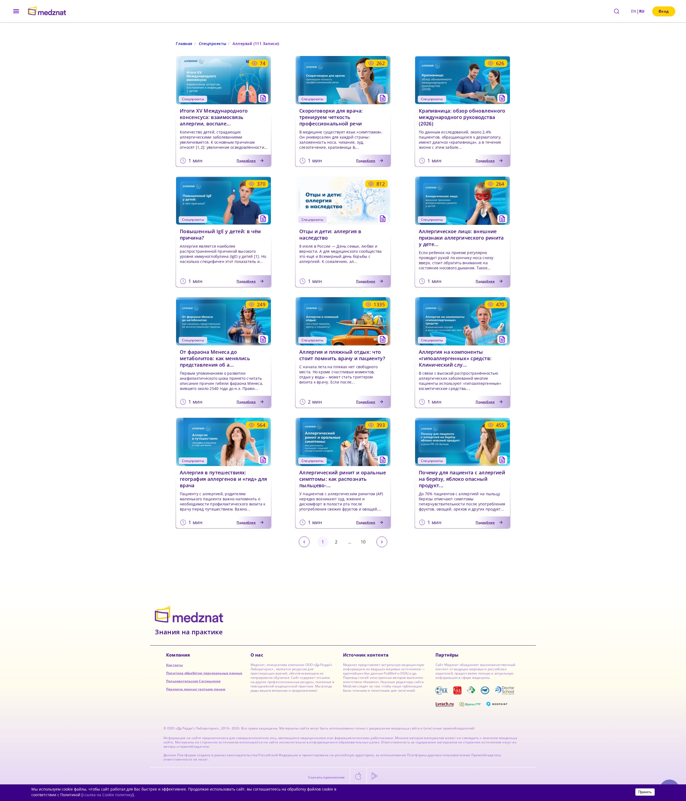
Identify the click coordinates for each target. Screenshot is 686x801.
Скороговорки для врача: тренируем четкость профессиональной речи (331, 117)
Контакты (174, 665)
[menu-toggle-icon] (16, 11)
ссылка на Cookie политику (107, 794)
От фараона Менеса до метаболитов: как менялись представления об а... (215, 358)
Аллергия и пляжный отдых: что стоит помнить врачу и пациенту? (342, 355)
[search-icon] (616, 11)
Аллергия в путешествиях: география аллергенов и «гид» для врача (223, 479)
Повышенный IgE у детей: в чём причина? (220, 234)
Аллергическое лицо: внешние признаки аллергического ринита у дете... (461, 237)
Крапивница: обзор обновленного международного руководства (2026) (462, 117)
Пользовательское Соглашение (193, 681)
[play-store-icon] (375, 776)
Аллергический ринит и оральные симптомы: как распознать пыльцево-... (342, 479)
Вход (664, 11)
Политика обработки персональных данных (204, 673)
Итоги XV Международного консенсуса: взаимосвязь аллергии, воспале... (214, 117)
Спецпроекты (212, 43)
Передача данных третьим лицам (195, 689)
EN (633, 11)
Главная (184, 43)
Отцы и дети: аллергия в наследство (330, 234)
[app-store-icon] (358, 776)
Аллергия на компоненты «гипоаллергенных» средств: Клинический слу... (455, 358)
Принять (645, 792)
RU (642, 11)
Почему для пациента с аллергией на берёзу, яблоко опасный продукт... (462, 479)
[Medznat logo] (47, 11)
